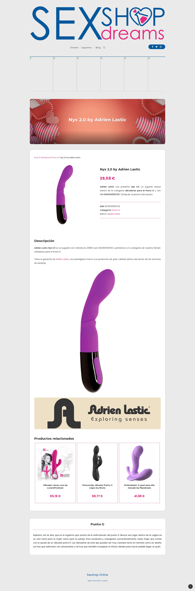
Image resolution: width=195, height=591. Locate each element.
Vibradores (45, 157)
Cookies (104, 581)
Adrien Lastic (113, 214)
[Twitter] (157, 46)
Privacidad (97, 581)
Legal (90, 581)
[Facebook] (152, 46)
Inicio (36, 157)
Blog (98, 47)
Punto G (55, 157)
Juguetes (86, 47)
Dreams (74, 47)
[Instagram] (161, 46)
